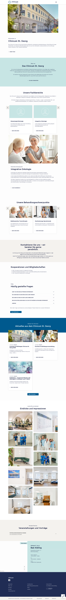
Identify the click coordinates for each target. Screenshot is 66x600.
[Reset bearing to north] (24, 569)
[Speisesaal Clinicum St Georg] (20, 420)
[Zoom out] (24, 568)
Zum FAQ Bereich (15, 312)
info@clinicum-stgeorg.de (36, 562)
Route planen (24, 543)
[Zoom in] (24, 566)
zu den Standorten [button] (33, 80)
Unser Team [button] (12, 51)
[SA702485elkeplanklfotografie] (46, 496)
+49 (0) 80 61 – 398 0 (35, 555)
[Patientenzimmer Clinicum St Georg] (20, 506)
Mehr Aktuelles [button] (32, 394)
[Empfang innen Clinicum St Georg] (20, 492)
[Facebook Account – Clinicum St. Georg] (9, 580)
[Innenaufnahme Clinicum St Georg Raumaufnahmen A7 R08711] (46, 421)
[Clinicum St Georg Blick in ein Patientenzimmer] (20, 476)
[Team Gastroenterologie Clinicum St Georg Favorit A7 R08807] (46, 459)
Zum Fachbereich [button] (16, 187)
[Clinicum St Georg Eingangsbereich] (20, 457)
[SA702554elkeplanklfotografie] (46, 476)
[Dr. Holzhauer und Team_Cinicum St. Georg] (46, 441)
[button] (14, 591)
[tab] (31, 570)
